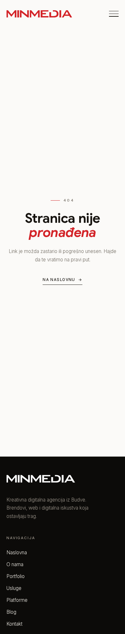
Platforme (17, 600)
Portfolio (15, 576)
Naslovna (16, 552)
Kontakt (14, 624)
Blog (11, 612)
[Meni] (114, 14)
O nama (14, 564)
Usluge (13, 588)
